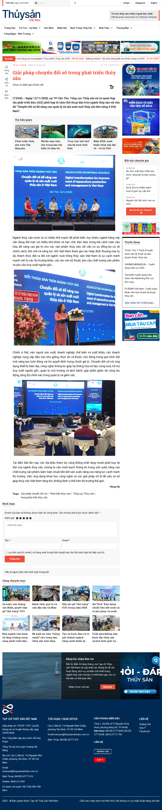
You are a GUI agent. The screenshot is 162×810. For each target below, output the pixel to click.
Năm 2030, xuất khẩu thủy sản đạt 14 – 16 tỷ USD (104, 145)
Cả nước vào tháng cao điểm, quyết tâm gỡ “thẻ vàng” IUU (14, 607)
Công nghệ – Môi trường (17, 34)
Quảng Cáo (145, 724)
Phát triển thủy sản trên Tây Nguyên (24, 145)
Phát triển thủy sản (60, 493)
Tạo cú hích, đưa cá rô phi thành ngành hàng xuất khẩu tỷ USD (75, 637)
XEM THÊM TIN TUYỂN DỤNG (139, 303)
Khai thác (104, 28)
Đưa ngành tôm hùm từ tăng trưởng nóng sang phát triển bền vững (15, 637)
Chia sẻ (7, 84)
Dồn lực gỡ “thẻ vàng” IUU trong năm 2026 (75, 605)
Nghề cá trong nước (37, 65)
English (154, 3)
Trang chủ (9, 28)
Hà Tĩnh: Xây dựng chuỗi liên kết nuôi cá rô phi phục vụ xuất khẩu (105, 607)
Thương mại (122, 28)
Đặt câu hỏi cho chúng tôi (141, 210)
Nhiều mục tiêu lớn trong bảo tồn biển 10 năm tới (51, 145)
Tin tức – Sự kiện (28, 28)
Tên (7, 540)
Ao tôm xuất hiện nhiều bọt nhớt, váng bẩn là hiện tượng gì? (140, 175)
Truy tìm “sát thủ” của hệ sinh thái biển (78, 145)
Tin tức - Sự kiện (19, 65)
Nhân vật (62, 28)
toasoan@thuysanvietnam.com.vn (20, 771)
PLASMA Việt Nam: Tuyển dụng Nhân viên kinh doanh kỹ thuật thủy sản (141, 292)
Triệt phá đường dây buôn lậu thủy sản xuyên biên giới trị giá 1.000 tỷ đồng (105, 637)
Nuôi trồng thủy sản (81, 28)
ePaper (126, 3)
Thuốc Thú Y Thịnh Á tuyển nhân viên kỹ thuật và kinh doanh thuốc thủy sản (139, 254)
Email (66, 540)
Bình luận (7, 96)
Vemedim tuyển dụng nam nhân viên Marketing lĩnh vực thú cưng (139, 278)
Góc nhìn (49, 28)
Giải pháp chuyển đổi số (34, 493)
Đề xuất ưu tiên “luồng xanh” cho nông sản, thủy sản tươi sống (46, 637)
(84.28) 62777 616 (24, 776)
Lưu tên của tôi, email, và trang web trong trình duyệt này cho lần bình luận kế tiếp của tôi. (56, 552)
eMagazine (140, 3)
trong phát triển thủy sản (34, 497)
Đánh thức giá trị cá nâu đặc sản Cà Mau (44, 605)
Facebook (144, 731)
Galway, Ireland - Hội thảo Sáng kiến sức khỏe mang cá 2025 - (77, 58)
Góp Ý (142, 727)
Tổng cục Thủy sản (83, 493)
